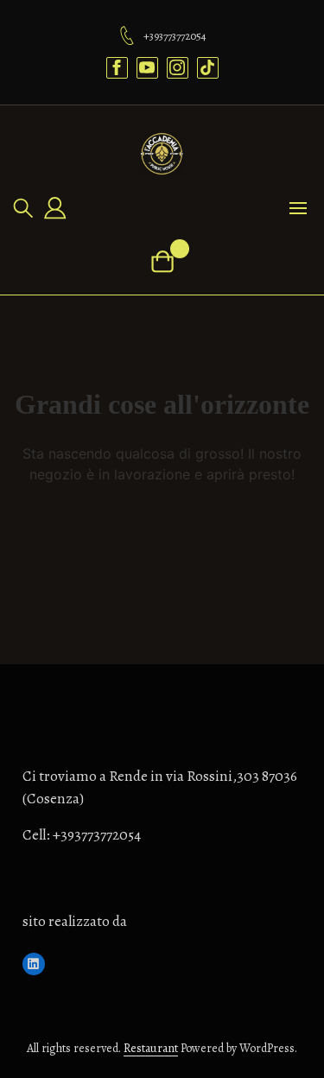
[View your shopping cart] (162, 261)
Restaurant (151, 1048)
